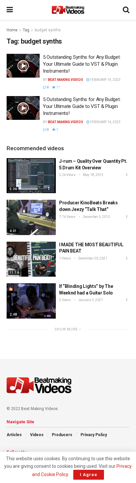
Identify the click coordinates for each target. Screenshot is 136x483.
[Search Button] (126, 10)
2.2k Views (67, 175)
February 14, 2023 (104, 80)
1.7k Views (67, 217)
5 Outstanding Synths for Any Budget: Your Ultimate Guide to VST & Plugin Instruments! (81, 64)
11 (57, 87)
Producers (62, 434)
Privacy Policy (94, 434)
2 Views (65, 300)
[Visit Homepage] (68, 10)
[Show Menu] (10, 10)
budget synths (48, 30)
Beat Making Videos (65, 80)
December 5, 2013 (96, 217)
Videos (37, 434)
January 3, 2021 (90, 300)
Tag (26, 30)
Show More (67, 329)
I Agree (88, 474)
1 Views (65, 258)
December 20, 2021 (92, 258)
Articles (14, 434)
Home (12, 30)
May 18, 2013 (92, 175)
